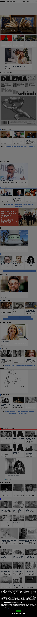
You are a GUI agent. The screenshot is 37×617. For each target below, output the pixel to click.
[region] (18, 603)
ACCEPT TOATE (18, 611)
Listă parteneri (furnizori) (5, 608)
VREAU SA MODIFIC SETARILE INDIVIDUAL (18, 613)
